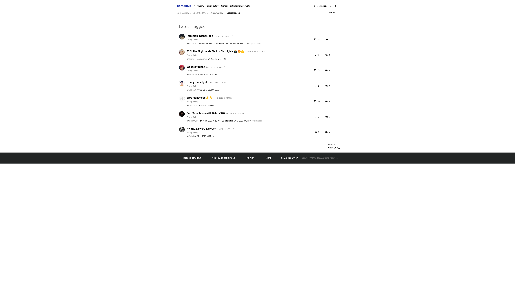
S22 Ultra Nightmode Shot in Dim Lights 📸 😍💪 (225, 51)
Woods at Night (206, 66)
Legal (268, 158)
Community (199, 6)
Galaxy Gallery (212, 6)
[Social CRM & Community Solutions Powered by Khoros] (334, 147)
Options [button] (332, 12)
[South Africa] (184, 6)
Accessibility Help (192, 158)
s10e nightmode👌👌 (209, 97)
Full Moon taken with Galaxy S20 (216, 113)
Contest (224, 6)
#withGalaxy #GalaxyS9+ (211, 128)
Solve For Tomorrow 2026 (240, 6)
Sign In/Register (320, 6)
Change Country (289, 158)
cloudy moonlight (207, 82)
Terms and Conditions (223, 158)
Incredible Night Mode (210, 35)
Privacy (250, 158)
